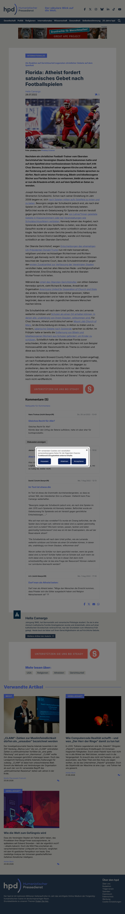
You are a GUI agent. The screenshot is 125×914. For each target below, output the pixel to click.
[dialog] (62, 457)
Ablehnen (64, 461)
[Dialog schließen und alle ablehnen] (87, 449)
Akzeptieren (79, 461)
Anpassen (44, 461)
